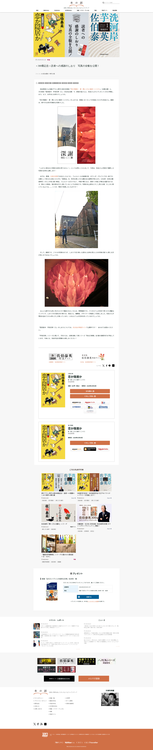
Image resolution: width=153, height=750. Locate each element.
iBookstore (90, 449)
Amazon (76, 402)
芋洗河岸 (75, 83)
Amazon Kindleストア (76, 449)
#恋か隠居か (51, 500)
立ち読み (89, 391)
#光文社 (92, 531)
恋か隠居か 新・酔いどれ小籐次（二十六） (85, 89)
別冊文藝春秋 (70, 703)
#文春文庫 (86, 531)
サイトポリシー (38, 698)
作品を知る (57, 10)
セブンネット (103, 402)
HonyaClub (103, 407)
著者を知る (46, 10)
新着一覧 (52, 698)
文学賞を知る (68, 10)
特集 (95, 10)
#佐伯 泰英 (44, 500)
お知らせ (36, 706)
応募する (84, 597)
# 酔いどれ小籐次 (59, 500)
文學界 (68, 698)
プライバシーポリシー (40, 701)
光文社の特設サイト (79, 327)
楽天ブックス (90, 402)
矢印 (118, 646)
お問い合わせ (38, 709)
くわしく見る (88, 396)
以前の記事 (54, 176)
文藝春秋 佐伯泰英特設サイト (57, 362)
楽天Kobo (103, 449)
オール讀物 (69, 701)
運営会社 (36, 703)
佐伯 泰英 (41, 83)
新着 (37, 10)
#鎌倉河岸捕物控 (45, 561)
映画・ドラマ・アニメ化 (83, 10)
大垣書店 (90, 411)
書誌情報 (115, 10)
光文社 (70, 83)
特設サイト (104, 10)
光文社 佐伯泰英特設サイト (88, 362)
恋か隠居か (48, 83)
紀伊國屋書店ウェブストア (76, 407)
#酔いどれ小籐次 (45, 529)
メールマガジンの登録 (93, 601)
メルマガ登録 (94, 678)
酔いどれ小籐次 (56, 83)
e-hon (90, 407)
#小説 (43, 73)
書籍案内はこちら (59, 679)
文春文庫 (64, 83)
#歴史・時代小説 (50, 73)
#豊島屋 (59, 561)
